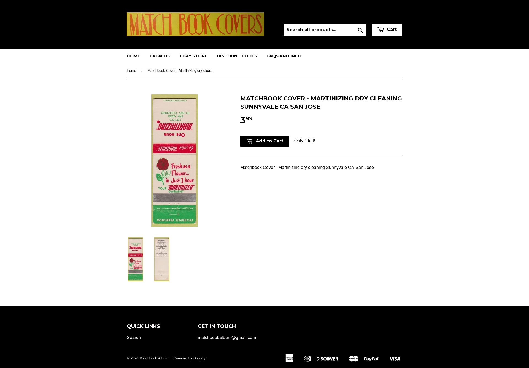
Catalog (160, 56)
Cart (391, 29)
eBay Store (193, 56)
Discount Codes (237, 56)
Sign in (353, 16)
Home (133, 56)
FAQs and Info (283, 56)
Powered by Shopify (190, 358)
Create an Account (385, 16)
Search (134, 337)
